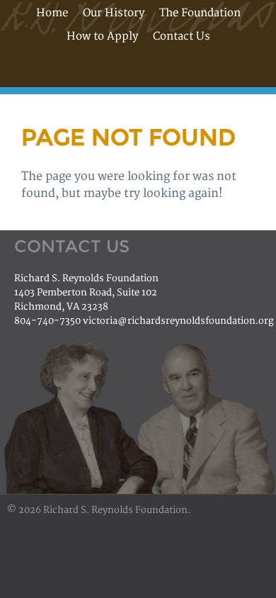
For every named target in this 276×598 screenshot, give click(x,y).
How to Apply (102, 36)
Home (52, 13)
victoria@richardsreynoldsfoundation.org (178, 321)
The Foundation (200, 13)
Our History (113, 13)
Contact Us (181, 36)
